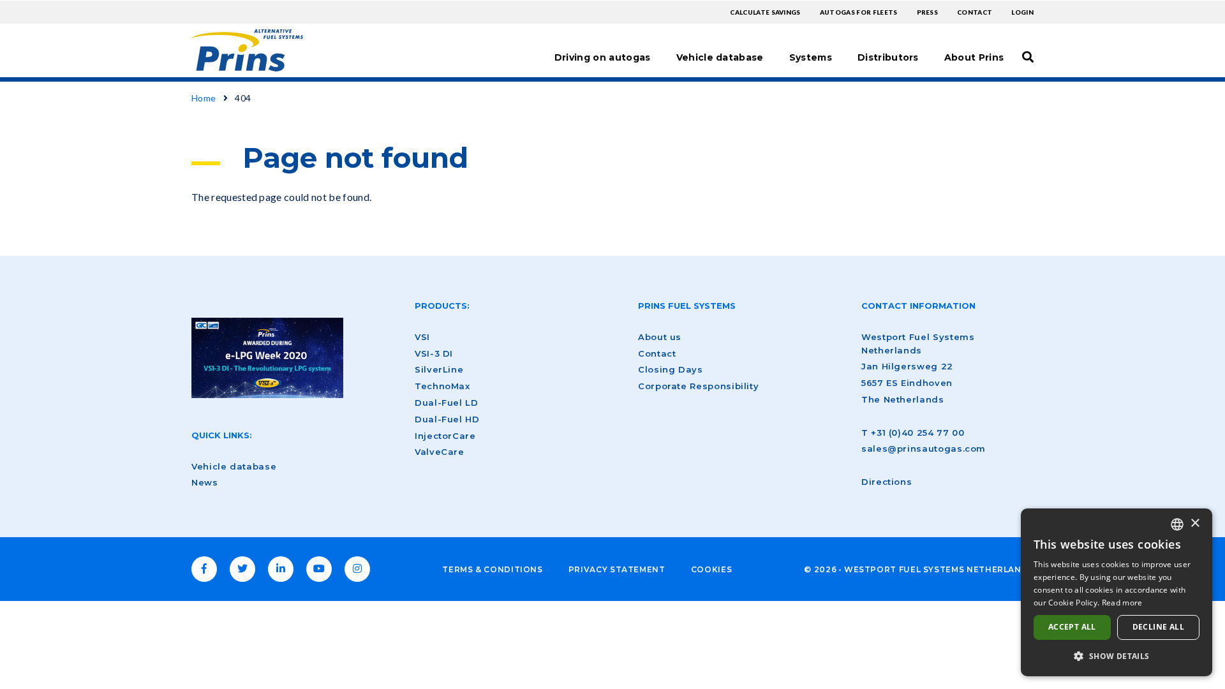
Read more (1122, 602)
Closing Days (670, 369)
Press (928, 12)
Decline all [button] (1158, 626)
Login (1022, 12)
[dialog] (1116, 592)
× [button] (1194, 523)
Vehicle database (720, 57)
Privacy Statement (616, 569)
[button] (1116, 655)
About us (659, 337)
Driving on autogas (602, 57)
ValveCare (439, 452)
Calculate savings (765, 12)
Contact (974, 12)
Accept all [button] (1072, 626)
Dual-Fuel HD (447, 419)
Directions (886, 482)
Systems (810, 57)
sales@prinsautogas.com (923, 448)
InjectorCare (445, 436)
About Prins (974, 57)
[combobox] (1177, 524)
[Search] (1028, 56)
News (204, 482)
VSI (422, 337)
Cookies (711, 569)
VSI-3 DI (434, 353)
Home (203, 98)
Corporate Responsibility (698, 386)
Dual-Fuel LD (447, 402)
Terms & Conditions (492, 569)
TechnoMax (442, 386)
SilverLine (439, 369)
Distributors (888, 57)
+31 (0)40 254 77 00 (917, 432)
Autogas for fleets (859, 12)
